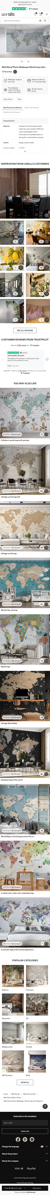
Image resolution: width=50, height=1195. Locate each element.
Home (5, 1094)
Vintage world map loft (10, 497)
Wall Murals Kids (29, 1094)
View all (25, 1082)
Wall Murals (15, 1094)
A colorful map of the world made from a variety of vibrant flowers (18, 949)
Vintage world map (9, 553)
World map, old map (9, 610)
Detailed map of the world (11, 780)
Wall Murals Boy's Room (12, 1097)
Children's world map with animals (15, 440)
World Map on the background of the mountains (18, 836)
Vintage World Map (9, 723)
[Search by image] (40, 20)
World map (5, 666)
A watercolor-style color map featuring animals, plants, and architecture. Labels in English (18, 893)
